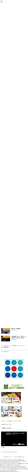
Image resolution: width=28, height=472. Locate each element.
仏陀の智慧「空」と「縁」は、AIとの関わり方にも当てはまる (18, 337)
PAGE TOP (26, 456)
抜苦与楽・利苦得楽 (15, 328)
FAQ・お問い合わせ (5, 351)
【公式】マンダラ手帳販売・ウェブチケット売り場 (11, 420)
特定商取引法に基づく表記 (6, 424)
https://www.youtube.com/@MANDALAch (9, 452)
